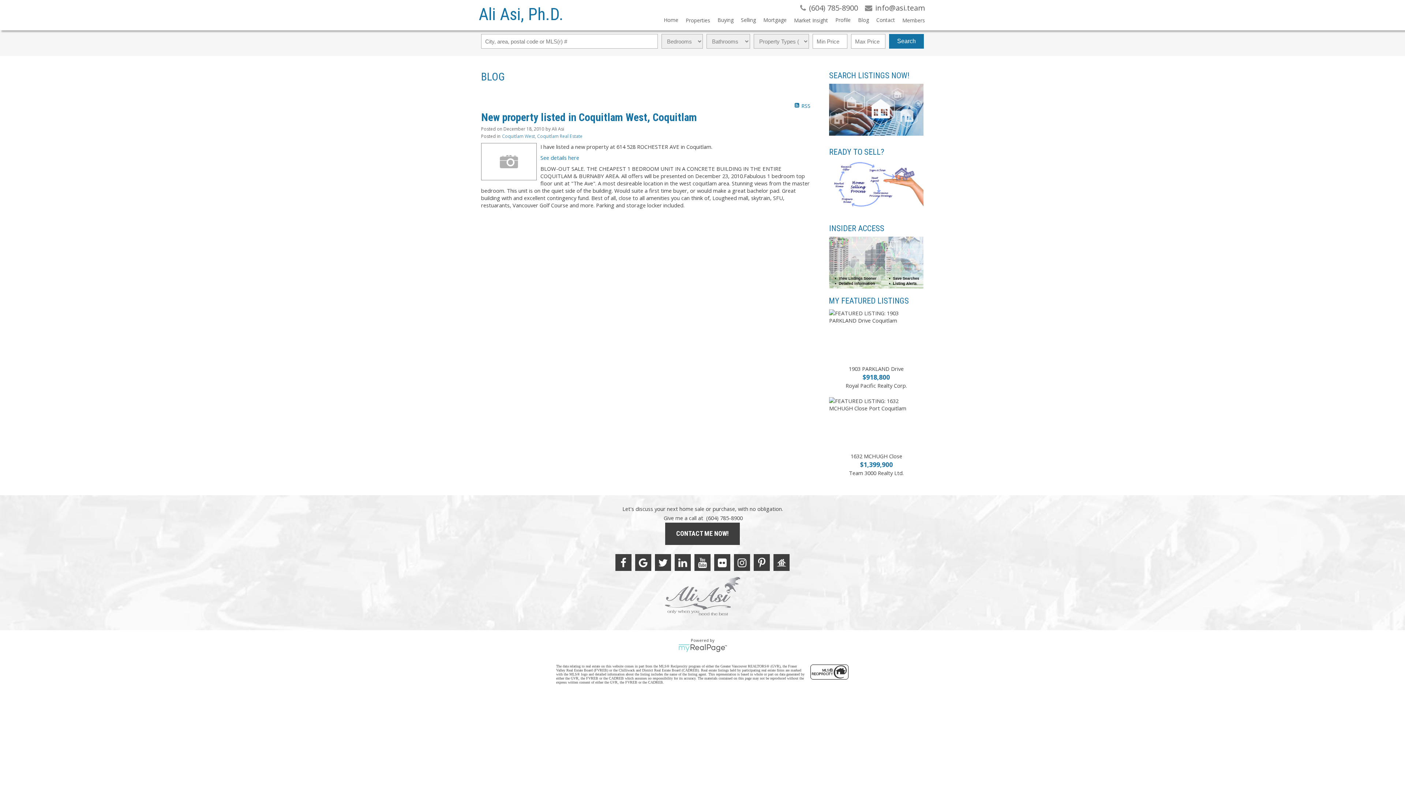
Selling (748, 19)
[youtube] (702, 562)
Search (906, 41)
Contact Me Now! (702, 533)
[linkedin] (683, 562)
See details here (559, 157)
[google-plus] (643, 562)
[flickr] (722, 562)
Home (671, 19)
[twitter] (663, 562)
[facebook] (623, 562)
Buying (726, 19)
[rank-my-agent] (781, 562)
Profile (843, 19)
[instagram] (742, 562)
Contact (885, 19)
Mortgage (775, 19)
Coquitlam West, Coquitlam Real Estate (542, 136)
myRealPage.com (702, 648)
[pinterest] (762, 562)
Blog (863, 19)
